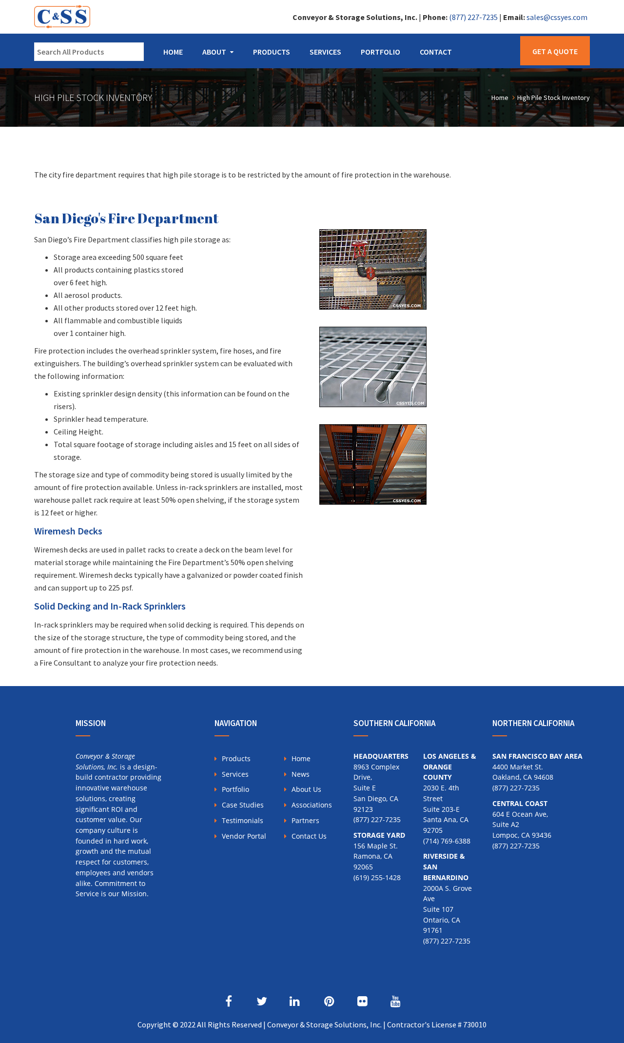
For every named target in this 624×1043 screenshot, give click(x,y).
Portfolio (380, 52)
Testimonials (242, 820)
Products (271, 52)
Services (325, 52)
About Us (306, 789)
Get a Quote (555, 51)
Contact (436, 52)
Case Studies (243, 804)
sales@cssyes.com (556, 17)
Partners (305, 820)
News (301, 774)
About (214, 52)
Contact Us (309, 836)
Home (173, 52)
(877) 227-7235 (473, 17)
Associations (312, 804)
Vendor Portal (244, 836)
